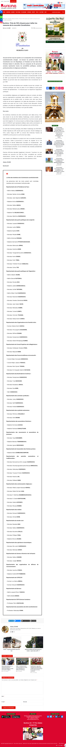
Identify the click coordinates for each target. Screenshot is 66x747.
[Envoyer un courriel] (9, 28)
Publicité (28, 717)
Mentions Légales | (28, 715)
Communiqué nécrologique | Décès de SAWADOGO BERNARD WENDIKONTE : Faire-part (59, 161)
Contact (40, 715)
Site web (25, 701)
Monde (13, 12)
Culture (41, 12)
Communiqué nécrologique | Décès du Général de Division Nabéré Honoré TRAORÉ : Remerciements (59, 143)
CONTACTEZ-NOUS (56, 12)
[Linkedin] (1, 19)
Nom (3, 696)
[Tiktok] (59, 717)
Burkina (8, 12)
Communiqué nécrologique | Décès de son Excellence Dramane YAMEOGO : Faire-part (59, 152)
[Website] (11, 632)
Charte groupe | (35, 715)
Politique (18, 12)
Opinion (29, 12)
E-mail (3, 701)
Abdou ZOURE (6, 28)
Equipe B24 (37, 717)
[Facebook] (1, 11)
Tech (37, 12)
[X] (1, 14)
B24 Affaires (61, 743)
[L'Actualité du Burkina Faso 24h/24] (8, 6)
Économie (23, 12)
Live (45, 12)
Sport (33, 12)
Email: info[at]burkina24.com (33, 719)
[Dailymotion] (62, 717)
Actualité (9, 18)
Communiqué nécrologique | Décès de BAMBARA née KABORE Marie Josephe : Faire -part (59, 170)
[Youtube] (53, 717)
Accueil (5, 18)
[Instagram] (1, 22)
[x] (51, 717)
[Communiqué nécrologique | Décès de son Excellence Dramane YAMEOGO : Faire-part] (49, 151)
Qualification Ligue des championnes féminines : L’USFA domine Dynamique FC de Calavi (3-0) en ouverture (36, 669)
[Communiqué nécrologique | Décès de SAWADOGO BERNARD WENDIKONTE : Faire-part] (49, 160)
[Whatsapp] (1, 17)
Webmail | (33, 717)
